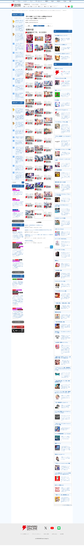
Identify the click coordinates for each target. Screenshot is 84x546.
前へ (29, 25)
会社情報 (62, 533)
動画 (70, 1)
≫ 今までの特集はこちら (67, 505)
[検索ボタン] (23, 182)
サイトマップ (43, 4)
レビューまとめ (35, 4)
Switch (52, 1)
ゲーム (19, 1)
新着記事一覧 (27, 4)
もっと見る (17, 221)
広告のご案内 (46, 533)
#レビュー (41, 6)
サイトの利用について (24, 533)
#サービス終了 (34, 6)
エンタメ (25, 1)
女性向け (58, 1)
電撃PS (46, 1)
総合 (14, 1)
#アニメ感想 (27, 6)
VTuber (64, 1)
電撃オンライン (14, 10)
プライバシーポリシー (36, 533)
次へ (49, 25)
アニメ (31, 1)
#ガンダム (47, 6)
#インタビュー (54, 6)
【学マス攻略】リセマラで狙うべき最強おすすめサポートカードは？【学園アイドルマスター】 (45, 10)
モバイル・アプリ (25, 10)
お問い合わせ (54, 533)
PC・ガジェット (39, 1)
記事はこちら (39, 25)
